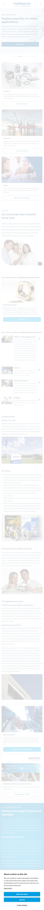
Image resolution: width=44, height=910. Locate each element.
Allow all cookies (22, 894)
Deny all (22, 899)
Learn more (8, 888)
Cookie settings (22, 905)
